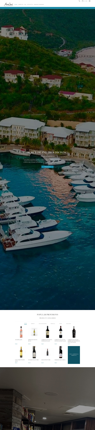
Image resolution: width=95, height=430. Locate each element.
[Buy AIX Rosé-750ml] (21, 332)
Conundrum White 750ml (20, 360)
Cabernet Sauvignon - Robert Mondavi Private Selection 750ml (74, 341)
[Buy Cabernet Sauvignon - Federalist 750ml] (47, 332)
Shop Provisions (48, 166)
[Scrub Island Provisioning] (8, 4)
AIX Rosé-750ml (18, 339)
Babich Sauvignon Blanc (32, 340)
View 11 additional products (74, 354)
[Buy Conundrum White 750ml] (21, 352)
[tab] (25, 323)
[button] (84, 1)
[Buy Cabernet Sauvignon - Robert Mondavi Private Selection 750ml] (74, 332)
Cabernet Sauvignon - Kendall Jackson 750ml (60, 340)
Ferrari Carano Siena (60, 360)
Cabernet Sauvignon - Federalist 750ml (46, 340)
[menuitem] (79, 1)
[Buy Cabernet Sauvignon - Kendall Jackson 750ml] (61, 332)
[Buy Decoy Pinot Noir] (47, 352)
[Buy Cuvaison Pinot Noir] (34, 352)
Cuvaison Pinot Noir (33, 360)
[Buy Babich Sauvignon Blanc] (34, 332)
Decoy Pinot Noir (45, 360)
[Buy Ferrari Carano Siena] (61, 352)
